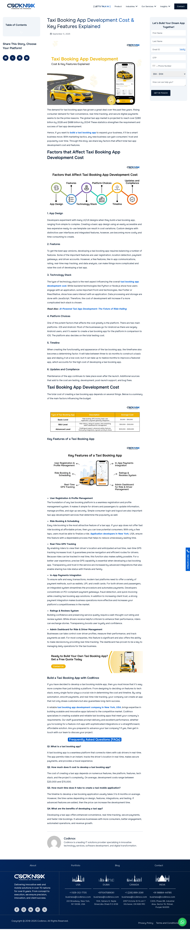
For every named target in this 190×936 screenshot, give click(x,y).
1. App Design (13, 43)
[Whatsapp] (182, 922)
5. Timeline (12, 66)
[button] (5, 107)
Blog (117, 865)
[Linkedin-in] (30, 909)
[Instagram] (23, 909)
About (33, 865)
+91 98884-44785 (162, 892)
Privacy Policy (145, 923)
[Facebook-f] (16, 909)
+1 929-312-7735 (78, 892)
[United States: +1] (154, 66)
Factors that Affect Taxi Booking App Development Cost (20, 36)
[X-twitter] (44, 909)
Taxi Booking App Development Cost (20, 79)
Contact (159, 865)
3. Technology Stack (16, 55)
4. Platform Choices (16, 60)
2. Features (12, 49)
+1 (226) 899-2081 (134, 892)
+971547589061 (106, 892)
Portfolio (75, 865)
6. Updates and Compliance (20, 72)
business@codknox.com (78, 896)
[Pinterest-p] (37, 909)
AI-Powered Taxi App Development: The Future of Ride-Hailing (93, 308)
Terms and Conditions (167, 923)
